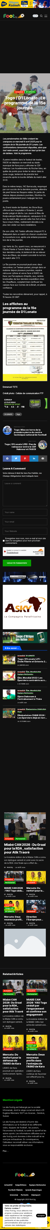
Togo (18, 414)
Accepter (41, 1215)
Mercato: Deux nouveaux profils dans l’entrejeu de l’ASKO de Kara (13, 918)
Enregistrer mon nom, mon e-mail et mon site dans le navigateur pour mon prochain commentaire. (25, 540)
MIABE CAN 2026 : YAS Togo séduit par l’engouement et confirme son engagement (13, 889)
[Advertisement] (25, 47)
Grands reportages (33, 1190)
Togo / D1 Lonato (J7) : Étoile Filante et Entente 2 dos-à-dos (31, 660)
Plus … (6, 1151)
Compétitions (20, 1185)
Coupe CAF (9, 908)
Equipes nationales (37, 1185)
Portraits (24, 1195)
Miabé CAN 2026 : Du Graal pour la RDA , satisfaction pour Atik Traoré (25, 848)
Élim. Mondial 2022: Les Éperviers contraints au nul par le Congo (32, 679)
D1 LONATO (30, 92)
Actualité (19, 92)
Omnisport (35, 1195)
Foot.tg (16, 114)
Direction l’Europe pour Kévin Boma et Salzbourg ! (34, 918)
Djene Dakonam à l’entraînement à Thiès (30, 697)
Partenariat (20, 839)
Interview (14, 1195)
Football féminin (15, 1190)
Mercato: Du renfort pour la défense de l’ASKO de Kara (34, 889)
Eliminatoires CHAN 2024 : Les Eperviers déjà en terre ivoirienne (32, 716)
